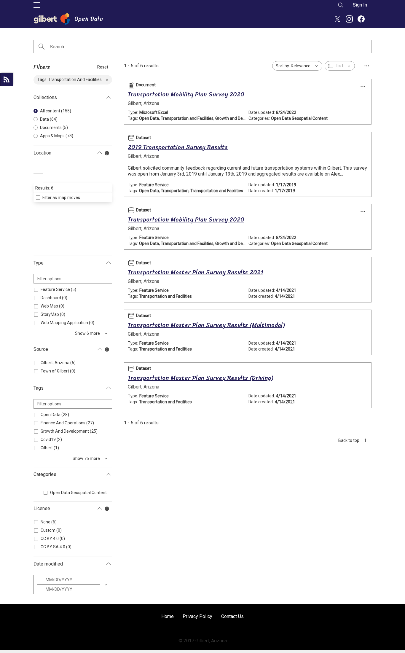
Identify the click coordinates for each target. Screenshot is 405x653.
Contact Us (232, 616)
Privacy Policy (197, 616)
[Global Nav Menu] (37, 5)
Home (167, 616)
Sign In (360, 5)
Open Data (88, 19)
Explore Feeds (6, 79)
